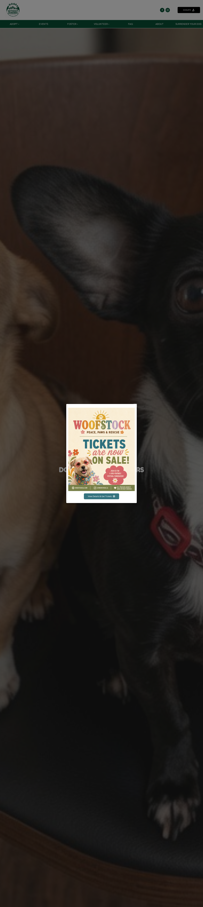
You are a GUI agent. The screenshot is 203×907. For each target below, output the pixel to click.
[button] (135, 405)
